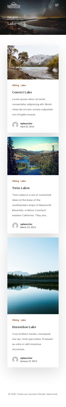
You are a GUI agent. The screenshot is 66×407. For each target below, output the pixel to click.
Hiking (15, 85)
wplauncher (26, 123)
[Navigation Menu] (57, 5)
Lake (23, 85)
